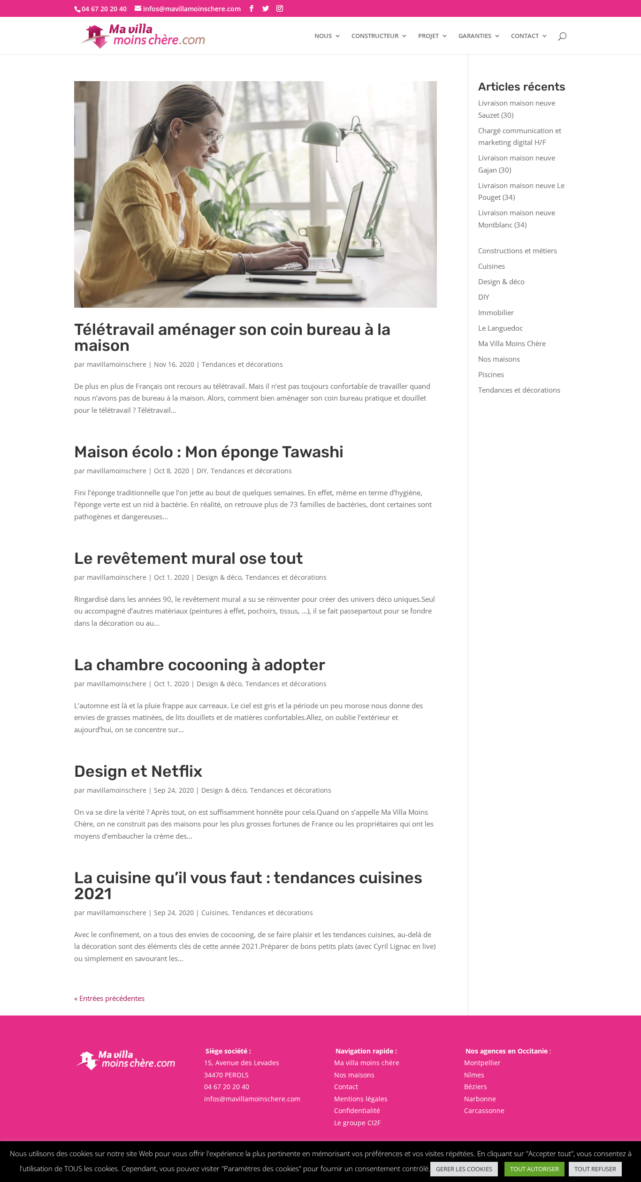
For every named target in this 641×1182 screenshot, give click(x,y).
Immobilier (496, 312)
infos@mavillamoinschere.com (252, 1098)
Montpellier (482, 1062)
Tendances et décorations (242, 364)
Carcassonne (484, 1110)
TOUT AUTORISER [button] (534, 1169)
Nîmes (474, 1074)
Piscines (491, 374)
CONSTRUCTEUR (374, 36)
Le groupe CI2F (357, 1122)
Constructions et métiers (517, 250)
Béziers (475, 1086)
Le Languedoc (500, 328)
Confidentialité (357, 1110)
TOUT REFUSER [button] (595, 1169)
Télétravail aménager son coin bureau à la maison (232, 337)
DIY (202, 470)
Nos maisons (499, 359)
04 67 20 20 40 (226, 1086)
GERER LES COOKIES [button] (464, 1169)
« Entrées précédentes (109, 998)
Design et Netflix (138, 771)
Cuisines (214, 912)
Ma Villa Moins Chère (512, 343)
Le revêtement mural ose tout (188, 558)
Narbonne (480, 1098)
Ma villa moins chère (366, 1062)
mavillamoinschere (116, 364)
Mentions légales (361, 1098)
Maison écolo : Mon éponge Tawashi (208, 452)
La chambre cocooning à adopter (199, 664)
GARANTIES (474, 36)
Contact (346, 1086)
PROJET (428, 36)
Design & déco (219, 577)
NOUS (323, 36)
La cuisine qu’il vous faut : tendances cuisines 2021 (248, 885)
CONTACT (525, 36)
